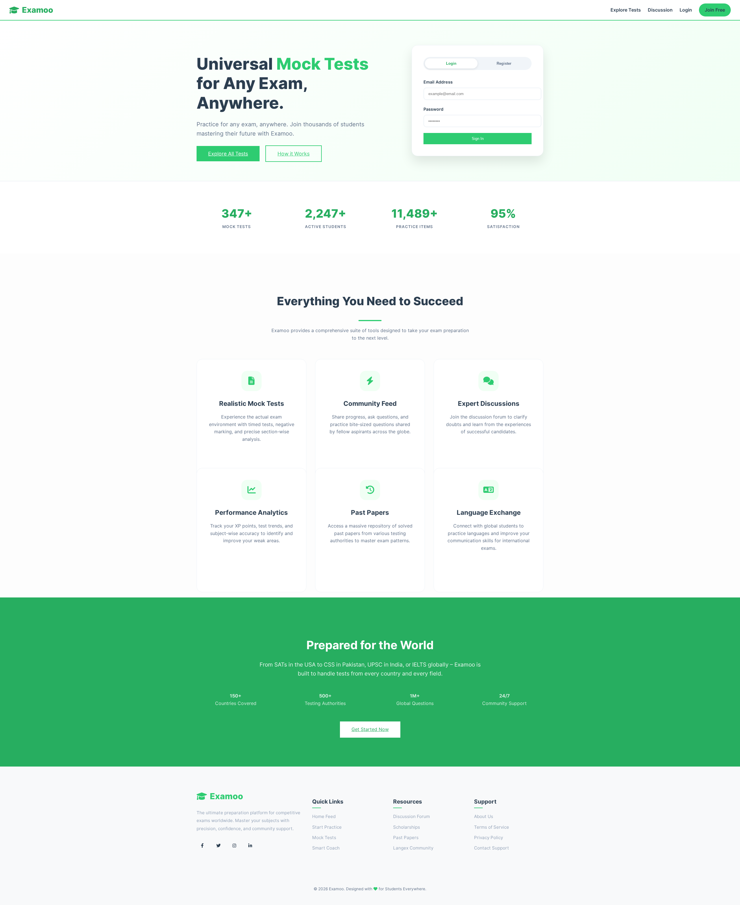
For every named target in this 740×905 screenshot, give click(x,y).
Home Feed (324, 816)
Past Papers (406, 837)
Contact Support (491, 848)
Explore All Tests (228, 154)
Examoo (37, 10)
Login (686, 10)
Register (504, 63)
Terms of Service (491, 827)
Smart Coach (326, 848)
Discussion (660, 10)
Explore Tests (625, 10)
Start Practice (327, 827)
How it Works (294, 154)
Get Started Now (370, 729)
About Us (483, 816)
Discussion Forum (411, 816)
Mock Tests (324, 837)
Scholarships (406, 827)
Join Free (715, 10)
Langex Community (413, 848)
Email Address (438, 81)
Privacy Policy (488, 837)
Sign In (478, 138)
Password (433, 109)
